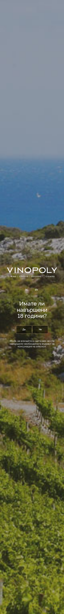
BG (26, 290)
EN (36, 290)
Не (40, 330)
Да (24, 330)
